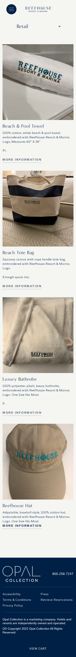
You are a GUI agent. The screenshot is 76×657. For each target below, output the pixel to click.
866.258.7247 (62, 574)
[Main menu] (11, 9)
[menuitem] (19, 594)
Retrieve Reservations (57, 600)
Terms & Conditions (17, 600)
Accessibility (12, 594)
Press (45, 594)
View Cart (38, 648)
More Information (22, 159)
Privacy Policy (13, 605)
